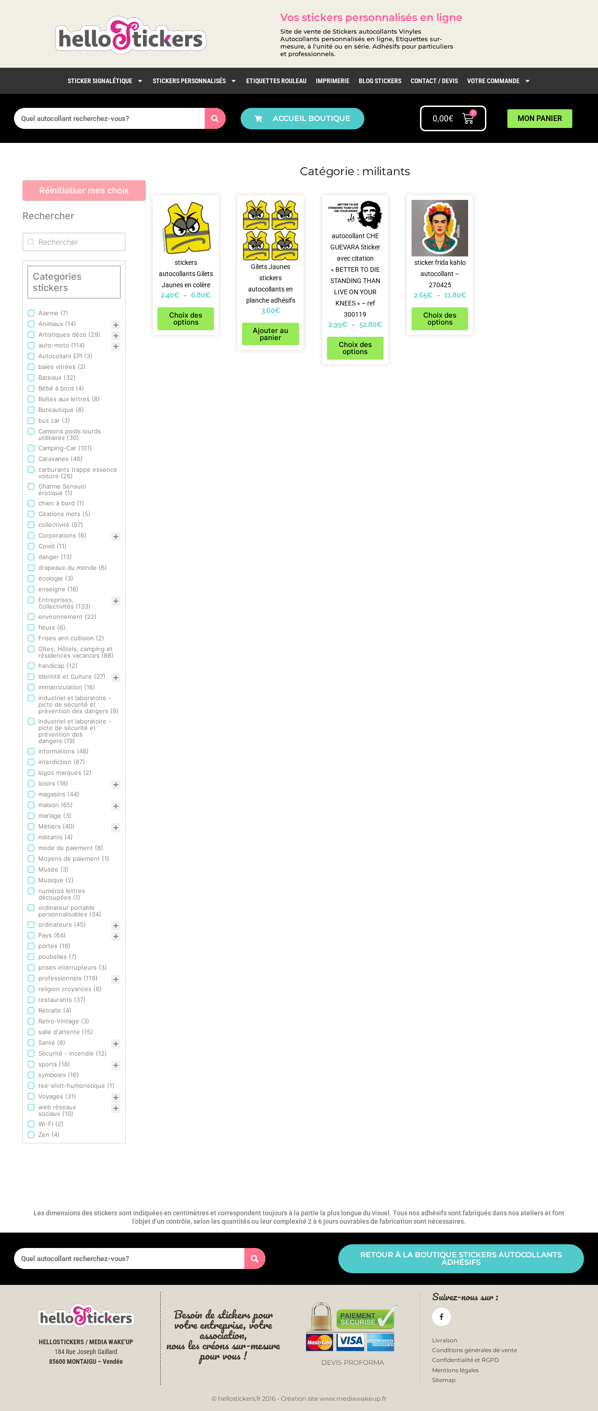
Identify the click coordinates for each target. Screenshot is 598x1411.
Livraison (444, 1340)
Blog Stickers (380, 81)
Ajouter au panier (270, 334)
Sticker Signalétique (100, 81)
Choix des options (185, 318)
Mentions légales (455, 1370)
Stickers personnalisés (189, 81)
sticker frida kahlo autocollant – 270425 (440, 274)
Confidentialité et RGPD (465, 1359)
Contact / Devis (434, 81)
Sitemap (444, 1379)
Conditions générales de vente (474, 1350)
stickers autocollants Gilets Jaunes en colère (186, 274)
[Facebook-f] (441, 1317)
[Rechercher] (215, 118)
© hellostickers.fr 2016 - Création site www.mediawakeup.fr (299, 1398)
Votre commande (493, 81)
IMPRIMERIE (332, 81)
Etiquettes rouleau (276, 81)
